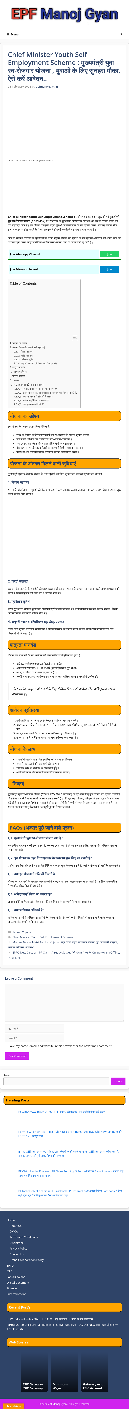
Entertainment (16, 1294)
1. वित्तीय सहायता (25, 351)
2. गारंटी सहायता (25, 355)
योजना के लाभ (18, 376)
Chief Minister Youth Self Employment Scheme (42, 937)
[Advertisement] (64, 189)
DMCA (14, 1231)
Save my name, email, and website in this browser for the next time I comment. (60, 1046)
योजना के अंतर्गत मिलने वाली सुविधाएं (28, 347)
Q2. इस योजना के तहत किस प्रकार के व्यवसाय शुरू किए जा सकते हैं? (47, 392)
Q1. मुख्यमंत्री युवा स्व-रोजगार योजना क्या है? (37, 388)
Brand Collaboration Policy (27, 1260)
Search (8, 1075)
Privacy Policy (18, 1248)
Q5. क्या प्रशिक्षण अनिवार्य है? (31, 404)
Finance (12, 1288)
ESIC (9, 1271)
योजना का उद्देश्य (19, 343)
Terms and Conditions (24, 1237)
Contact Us (17, 1254)
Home (11, 1220)
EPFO (10, 1265)
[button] (121, 34)
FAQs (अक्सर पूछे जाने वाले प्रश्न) (29, 384)
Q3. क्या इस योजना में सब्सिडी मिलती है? (35, 396)
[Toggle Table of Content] (73, 338)
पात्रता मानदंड (18, 367)
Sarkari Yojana (21, 932)
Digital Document (18, 1282)
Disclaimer (16, 1243)
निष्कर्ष (17, 380)
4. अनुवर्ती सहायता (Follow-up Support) (37, 363)
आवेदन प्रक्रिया (19, 371)
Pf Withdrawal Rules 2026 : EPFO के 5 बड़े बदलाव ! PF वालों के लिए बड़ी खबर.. (51, 1319)
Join (109, 254)
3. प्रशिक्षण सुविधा (26, 359)
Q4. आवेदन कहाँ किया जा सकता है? (33, 400)
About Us (16, 1226)
